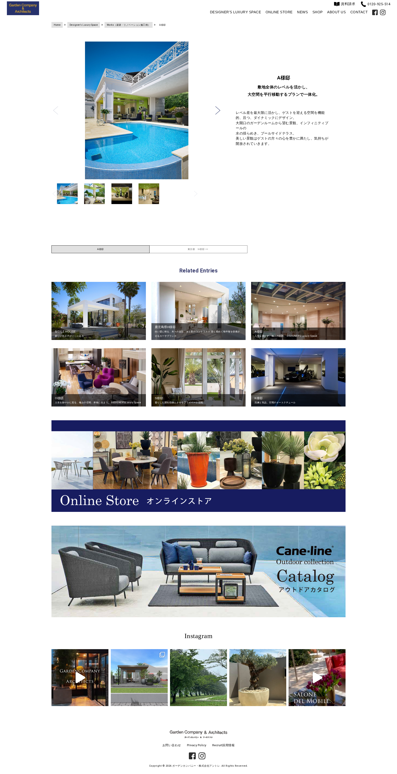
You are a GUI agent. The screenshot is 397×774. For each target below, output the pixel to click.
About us (336, 12)
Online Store (279, 12)
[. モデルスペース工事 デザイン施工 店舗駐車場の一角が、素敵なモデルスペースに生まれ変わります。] (139, 677)
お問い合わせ (171, 745)
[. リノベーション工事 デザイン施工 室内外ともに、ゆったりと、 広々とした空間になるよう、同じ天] (257, 677)
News (302, 12)
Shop (317, 12)
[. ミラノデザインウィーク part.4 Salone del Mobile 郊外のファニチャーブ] (317, 677)
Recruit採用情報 (223, 745)
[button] (55, 110)
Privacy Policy (196, 745)
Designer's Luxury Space (235, 12)
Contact (359, 12)
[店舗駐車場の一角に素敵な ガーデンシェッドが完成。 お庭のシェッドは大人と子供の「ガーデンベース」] (79, 677)
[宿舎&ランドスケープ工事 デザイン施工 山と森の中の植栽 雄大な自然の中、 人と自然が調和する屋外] (198, 677)
